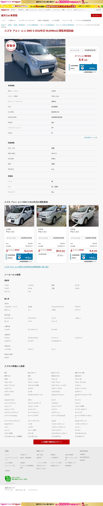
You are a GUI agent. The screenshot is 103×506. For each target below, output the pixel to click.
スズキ (77, 288)
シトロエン (7, 349)
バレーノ (78, 427)
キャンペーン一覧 (67, 20)
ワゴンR (30, 433)
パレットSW (32, 430)
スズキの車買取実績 (32, 25)
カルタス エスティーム (35, 394)
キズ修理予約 (54, 457)
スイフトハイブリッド (11, 412)
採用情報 (82, 460)
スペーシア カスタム (11, 415)
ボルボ (6, 357)
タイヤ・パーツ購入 (56, 462)
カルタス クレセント (58, 394)
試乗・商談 (40, 454)
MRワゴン (7, 376)
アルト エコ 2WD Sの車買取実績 (65, 25)
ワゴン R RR (8, 433)
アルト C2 (78, 379)
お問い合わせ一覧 (20, 490)
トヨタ (6, 285)
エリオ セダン (56, 391)
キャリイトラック (10, 403)
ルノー (54, 349)
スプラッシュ (56, 412)
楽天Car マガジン (41, 465)
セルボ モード (8, 424)
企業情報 (82, 454)
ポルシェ (7, 310)
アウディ (78, 307)
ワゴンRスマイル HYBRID (13, 436)
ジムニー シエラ (33, 406)
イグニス (78, 385)
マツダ (6, 288)
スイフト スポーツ (81, 409)
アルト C (54, 379)
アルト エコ (8, 382)
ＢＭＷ (30, 307)
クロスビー (55, 403)
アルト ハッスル (33, 382)
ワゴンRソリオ (32, 436)
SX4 (29, 376)
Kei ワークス (56, 373)
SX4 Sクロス (56, 376)
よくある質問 (55, 20)
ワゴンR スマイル (80, 433)
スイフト (54, 409)
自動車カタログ (55, 465)
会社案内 (22, 462)
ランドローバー (33, 329)
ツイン (6, 427)
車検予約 (39, 457)
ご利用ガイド (12, 20)
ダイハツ (7, 291)
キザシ (30, 400)
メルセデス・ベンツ (10, 307)
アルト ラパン (56, 382)
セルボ (54, 421)
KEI (5, 373)
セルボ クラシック (81, 421)
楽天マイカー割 (41, 468)
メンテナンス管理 (41, 462)
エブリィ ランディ (81, 388)
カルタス (7, 394)
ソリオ (30, 424)
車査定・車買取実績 (43, 20)
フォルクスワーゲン (58, 307)
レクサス (31, 285)
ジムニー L (7, 406)
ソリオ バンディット (58, 424)
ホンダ (77, 285)
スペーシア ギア (33, 415)
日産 (53, 285)
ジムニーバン (32, 409)
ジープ (54, 318)
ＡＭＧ (54, 310)
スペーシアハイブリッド (12, 421)
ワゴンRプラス (56, 436)
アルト (30, 379)
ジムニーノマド (9, 409)
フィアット (55, 338)
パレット (7, 430)
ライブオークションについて (27, 20)
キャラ (54, 400)
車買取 (10, 25)
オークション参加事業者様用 (83, 20)
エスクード (7, 388)
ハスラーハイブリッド (59, 427)
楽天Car (3, 25)
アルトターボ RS (33, 385)
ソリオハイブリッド (81, 424)
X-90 (5, 379)
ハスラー (31, 427)
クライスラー (32, 318)
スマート (78, 310)
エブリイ (31, 388)
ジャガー (7, 329)
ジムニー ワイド (57, 406)
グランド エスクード (34, 403)
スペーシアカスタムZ (58, 415)
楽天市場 (98, 10)
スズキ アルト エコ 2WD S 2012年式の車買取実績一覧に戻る (26, 267)
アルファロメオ (33, 338)
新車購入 (53, 454)
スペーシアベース (33, 421)
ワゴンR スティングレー (59, 433)
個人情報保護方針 (85, 457)
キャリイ (78, 400)
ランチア (31, 341)
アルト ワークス (9, 385)
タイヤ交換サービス (70, 462)
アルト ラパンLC (80, 382)
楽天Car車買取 (69, 454)
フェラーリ (78, 338)
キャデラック (8, 318)
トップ (3, 20)
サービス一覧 (8, 490)
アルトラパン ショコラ (59, 385)
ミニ (29, 310)
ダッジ (6, 321)
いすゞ (30, 291)
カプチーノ (78, 391)
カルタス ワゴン (9, 400)
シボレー (78, 318)
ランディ (78, 430)
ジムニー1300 (79, 406)
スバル (30, 288)
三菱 (53, 288)
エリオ (30, 391)
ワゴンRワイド (79, 436)
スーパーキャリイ (33, 412)
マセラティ (7, 341)
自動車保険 (68, 465)
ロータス (54, 329)
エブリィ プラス (57, 388)
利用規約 (7, 470)
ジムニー (78, 403)
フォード (54, 321)
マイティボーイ (56, 430)
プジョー (31, 349)
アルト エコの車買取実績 (47, 25)
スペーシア (78, 412)
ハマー (30, 321)
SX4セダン (78, 376)
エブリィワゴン (9, 391)
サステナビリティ (33, 490)
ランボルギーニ (56, 341)
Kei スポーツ (32, 373)
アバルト (7, 338)
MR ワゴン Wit (79, 373)
